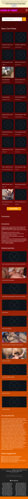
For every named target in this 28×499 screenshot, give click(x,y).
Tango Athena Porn (13, 444)
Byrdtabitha (4, 426)
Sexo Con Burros (6, 409)
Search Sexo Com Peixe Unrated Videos (11, 456)
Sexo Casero (5, 312)
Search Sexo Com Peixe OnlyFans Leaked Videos (13, 460)
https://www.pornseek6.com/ (21, 487)
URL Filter (14, 471)
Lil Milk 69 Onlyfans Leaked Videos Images (14, 438)
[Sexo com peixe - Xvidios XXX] (21, 164)
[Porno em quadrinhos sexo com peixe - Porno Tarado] (21, 94)
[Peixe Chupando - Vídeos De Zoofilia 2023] (21, 112)
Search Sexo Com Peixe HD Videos (10, 459)
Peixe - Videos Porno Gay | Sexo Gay (10, 167)
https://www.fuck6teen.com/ (21, 485)
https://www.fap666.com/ (7, 487)
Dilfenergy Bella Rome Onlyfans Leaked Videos (15, 432)
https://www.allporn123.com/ (21, 489)
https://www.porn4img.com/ (21, 494)
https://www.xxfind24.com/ (7, 494)
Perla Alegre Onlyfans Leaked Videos (10, 433)
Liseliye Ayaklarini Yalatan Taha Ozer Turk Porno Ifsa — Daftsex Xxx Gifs (14, 423)
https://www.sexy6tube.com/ (21, 484)
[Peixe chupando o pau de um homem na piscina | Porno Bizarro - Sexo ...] (8, 60)
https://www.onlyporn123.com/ (20, 490)
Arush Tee (8, 424)
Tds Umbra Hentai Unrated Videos (9, 434)
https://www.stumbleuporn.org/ (21, 495)
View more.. (14, 208)
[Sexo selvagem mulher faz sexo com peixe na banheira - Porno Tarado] (21, 129)
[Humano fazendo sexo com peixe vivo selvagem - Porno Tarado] (8, 129)
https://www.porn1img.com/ (21, 491)
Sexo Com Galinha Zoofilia (8, 377)
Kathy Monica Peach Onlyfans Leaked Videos (13, 444)
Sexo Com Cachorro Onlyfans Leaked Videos (12, 344)
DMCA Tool (19, 471)
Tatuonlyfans (22, 433)
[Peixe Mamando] (8, 77)
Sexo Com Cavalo (6, 361)
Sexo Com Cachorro (6, 328)
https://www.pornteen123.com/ (20, 488)
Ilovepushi (9, 426)
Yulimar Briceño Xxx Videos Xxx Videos (13, 430)
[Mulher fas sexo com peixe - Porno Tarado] (21, 60)
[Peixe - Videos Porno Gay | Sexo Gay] (8, 164)
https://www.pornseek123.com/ (21, 486)
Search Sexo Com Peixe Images (10, 461)
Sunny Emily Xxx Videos (6, 418)
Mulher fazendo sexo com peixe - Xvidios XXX (12, 184)
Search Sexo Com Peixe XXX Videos (10, 458)
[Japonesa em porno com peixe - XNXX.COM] (21, 147)
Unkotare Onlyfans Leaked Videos (13, 429)
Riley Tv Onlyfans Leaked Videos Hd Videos (12, 436)
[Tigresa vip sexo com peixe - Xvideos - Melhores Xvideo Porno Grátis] (8, 147)
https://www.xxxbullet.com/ (7, 491)
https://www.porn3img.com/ (21, 493)
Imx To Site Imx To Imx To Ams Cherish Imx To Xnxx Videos (13, 435)
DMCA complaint (9, 243)
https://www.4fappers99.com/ (7, 484)
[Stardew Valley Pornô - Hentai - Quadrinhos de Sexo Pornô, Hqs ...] (21, 77)
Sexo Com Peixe (6, 393)
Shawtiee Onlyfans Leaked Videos (19, 420)
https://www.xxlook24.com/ (7, 495)
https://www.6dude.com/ (7, 486)
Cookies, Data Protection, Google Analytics (15, 3)
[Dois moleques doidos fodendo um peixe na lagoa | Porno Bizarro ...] (21, 182)
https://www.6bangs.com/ (7, 485)
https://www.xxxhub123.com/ (7, 492)
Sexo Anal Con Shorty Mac (8, 280)
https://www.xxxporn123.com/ (7, 493)
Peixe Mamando (6, 79)
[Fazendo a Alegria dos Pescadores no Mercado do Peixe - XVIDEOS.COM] (21, 42)
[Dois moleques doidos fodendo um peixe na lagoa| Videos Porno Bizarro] (8, 199)
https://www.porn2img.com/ (21, 492)
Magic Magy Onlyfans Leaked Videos (13, 425)
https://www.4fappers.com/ (7, 483)
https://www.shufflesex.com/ (7, 489)
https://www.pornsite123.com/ (7, 488)
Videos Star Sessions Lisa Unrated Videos (12, 442)
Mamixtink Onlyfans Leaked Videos (10, 421)
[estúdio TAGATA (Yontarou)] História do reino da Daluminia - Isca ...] (8, 112)
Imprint (14, 470)
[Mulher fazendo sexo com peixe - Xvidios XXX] (8, 182)
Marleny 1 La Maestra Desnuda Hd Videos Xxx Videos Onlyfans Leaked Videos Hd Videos (13, 440)
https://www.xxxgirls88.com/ (21, 483)
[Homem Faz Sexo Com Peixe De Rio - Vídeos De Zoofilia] (8, 42)
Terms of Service (20, 470)
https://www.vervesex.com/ (7, 490)
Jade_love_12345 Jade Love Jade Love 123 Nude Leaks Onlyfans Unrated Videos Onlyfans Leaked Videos (13, 448)
